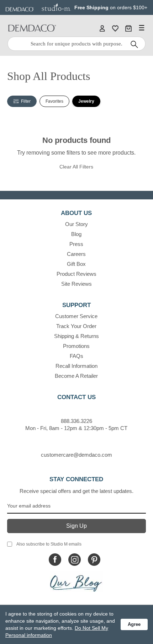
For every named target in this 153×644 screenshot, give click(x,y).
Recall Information (76, 366)
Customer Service (76, 316)
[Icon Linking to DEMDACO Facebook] (55, 559)
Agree (134, 624)
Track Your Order (76, 326)
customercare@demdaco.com (76, 455)
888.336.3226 (76, 421)
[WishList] (115, 28)
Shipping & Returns (76, 336)
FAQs (76, 356)
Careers (76, 254)
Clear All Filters (76, 167)
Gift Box (76, 264)
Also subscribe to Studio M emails (48, 544)
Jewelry (86, 101)
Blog (76, 234)
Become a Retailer (76, 376)
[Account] (102, 28)
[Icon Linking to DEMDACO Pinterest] (94, 559)
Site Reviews (76, 284)
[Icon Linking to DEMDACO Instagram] (74, 559)
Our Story (76, 224)
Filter (26, 101)
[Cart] (128, 28)
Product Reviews (76, 274)
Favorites (54, 101)
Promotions (76, 346)
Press (76, 244)
